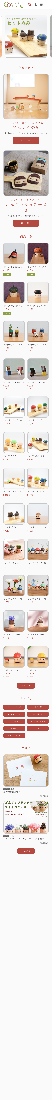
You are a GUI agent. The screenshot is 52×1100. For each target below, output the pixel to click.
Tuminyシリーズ (14, 714)
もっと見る (26, 851)
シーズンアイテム (14, 735)
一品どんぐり (38, 707)
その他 (37, 728)
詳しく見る (26, 140)
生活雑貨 (14, 728)
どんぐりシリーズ (14, 707)
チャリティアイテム (38, 721)
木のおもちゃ (38, 714)
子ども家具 (14, 721)
